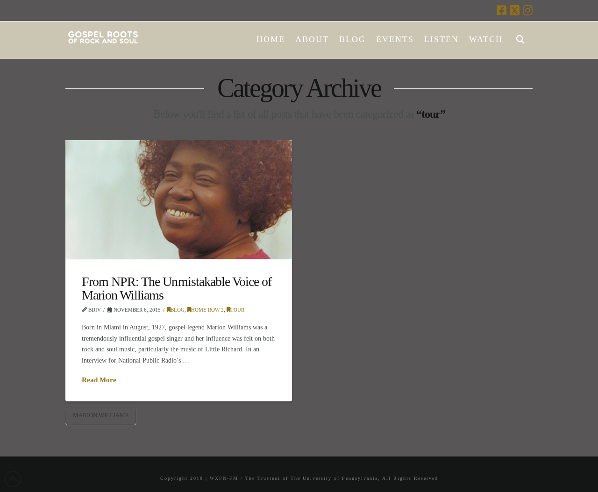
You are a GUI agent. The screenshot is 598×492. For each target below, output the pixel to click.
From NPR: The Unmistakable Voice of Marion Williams (176, 288)
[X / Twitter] (515, 10)
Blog (178, 310)
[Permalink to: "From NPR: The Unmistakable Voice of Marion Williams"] (178, 199)
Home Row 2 (207, 310)
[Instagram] (528, 10)
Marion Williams (100, 415)
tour (237, 310)
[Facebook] (501, 10)
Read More (99, 380)
